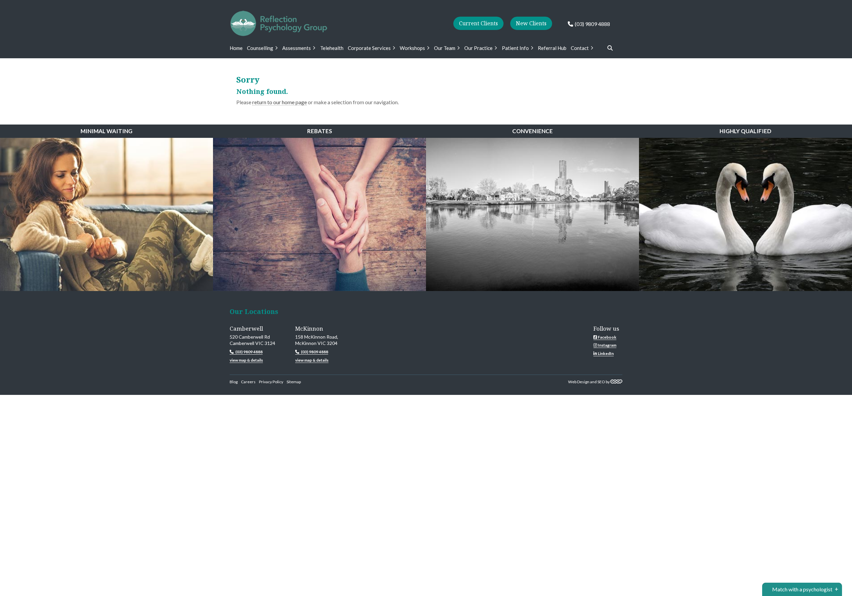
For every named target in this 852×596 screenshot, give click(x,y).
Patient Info (515, 48)
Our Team (444, 48)
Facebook (606, 337)
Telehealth (331, 48)
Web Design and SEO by (589, 381)
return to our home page (279, 102)
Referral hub (552, 48)
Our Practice (478, 48)
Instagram (606, 345)
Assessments (296, 48)
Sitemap (294, 381)
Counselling (260, 48)
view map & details (246, 360)
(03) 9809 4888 (592, 24)
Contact (580, 48)
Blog (234, 381)
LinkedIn (605, 353)
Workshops (412, 48)
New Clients (531, 23)
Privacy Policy (271, 381)
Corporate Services (369, 48)
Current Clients (478, 23)
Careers (248, 381)
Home (236, 48)
